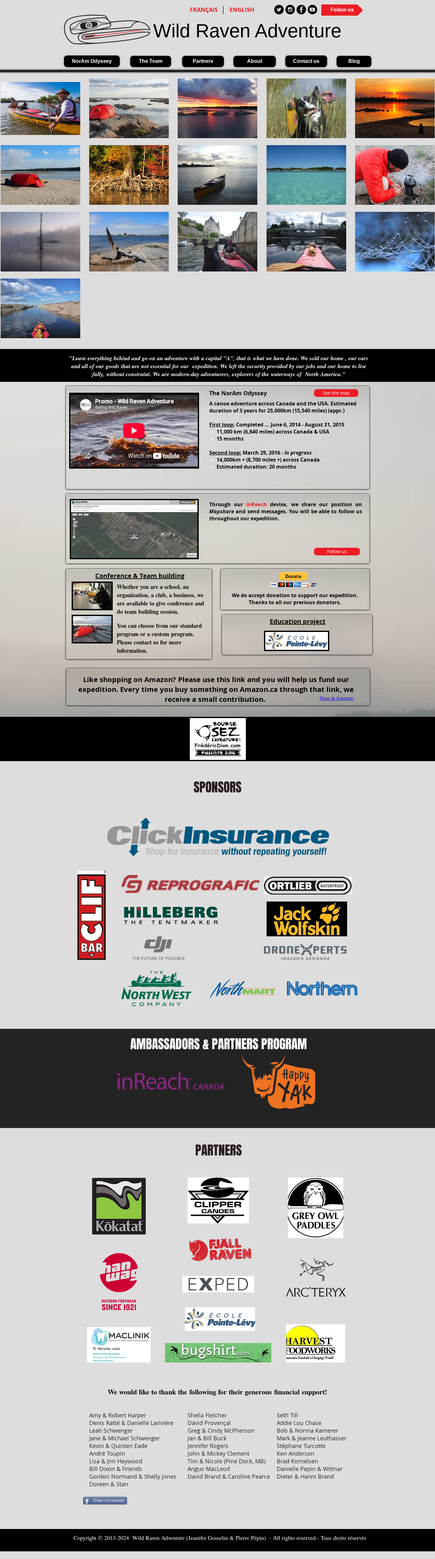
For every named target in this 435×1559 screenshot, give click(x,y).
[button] (293, 579)
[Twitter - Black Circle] (279, 9)
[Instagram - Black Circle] (290, 9)
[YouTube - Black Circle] (312, 9)
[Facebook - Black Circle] (301, 9)
